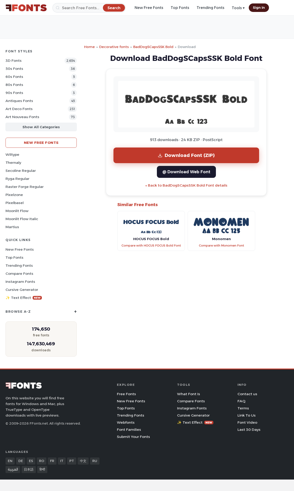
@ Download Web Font (186, 171)
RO (41, 461)
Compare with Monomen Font (221, 245)
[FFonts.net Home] (26, 7)
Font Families (129, 429)
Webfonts (126, 422)
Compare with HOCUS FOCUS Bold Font (151, 245)
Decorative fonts (114, 47)
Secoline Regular (21, 170)
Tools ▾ (238, 8)
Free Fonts (126, 394)
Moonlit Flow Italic (22, 219)
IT (61, 461)
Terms (243, 408)
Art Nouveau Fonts (22, 117)
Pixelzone (14, 195)
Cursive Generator (22, 289)
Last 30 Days (248, 429)
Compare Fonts (19, 273)
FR (52, 461)
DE (20, 461)
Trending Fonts (210, 8)
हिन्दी (42, 469)
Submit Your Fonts (133, 436)
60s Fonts (14, 76)
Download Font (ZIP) (190, 155)
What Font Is (188, 394)
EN (10, 461)
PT (71, 461)
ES (31, 461)
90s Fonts (14, 93)
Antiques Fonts (19, 101)
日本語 (29, 469)
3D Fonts (14, 60)
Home (89, 47)
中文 (83, 461)
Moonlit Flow (17, 211)
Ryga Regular (17, 178)
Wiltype (12, 154)
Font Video (247, 422)
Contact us (247, 394)
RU (94, 461)
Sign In (259, 8)
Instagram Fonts (20, 281)
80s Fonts (14, 84)
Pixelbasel (15, 203)
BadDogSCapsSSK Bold (153, 47)
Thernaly (13, 162)
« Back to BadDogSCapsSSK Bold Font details (186, 185)
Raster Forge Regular (25, 186)
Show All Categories (41, 127)
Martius (12, 227)
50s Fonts (14, 68)
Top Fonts (180, 8)
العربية (13, 469)
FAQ (241, 401)
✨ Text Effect (23, 297)
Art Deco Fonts (19, 109)
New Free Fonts (149, 8)
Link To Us (246, 415)
